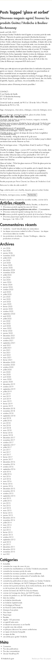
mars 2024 (7, 282)
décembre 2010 (9, 549)
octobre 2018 (8, 413)
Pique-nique (7, 615)
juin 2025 (6, 260)
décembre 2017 (9, 437)
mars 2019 (7, 401)
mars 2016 (7, 481)
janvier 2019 (8, 406)
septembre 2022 (9, 314)
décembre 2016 (9, 462)
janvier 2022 (8, 333)
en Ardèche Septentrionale (12, 603)
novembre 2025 (9, 255)
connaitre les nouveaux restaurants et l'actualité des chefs (23, 576)
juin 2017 (7, 450)
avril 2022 (7, 326)
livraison (29, 119)
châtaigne (27, 110)
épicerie (3, 115)
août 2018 (7, 418)
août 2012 (7, 542)
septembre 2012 (9, 539)
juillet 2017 (7, 447)
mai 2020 (7, 374)
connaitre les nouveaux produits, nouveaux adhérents (22, 573)
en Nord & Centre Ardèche (13, 607)
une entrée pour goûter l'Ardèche (15, 637)
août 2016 (7, 471)
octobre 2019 (8, 386)
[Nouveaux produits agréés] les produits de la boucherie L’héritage (27, 214)
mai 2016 (7, 476)
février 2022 (7, 331)
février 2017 (7, 457)
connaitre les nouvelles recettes (26, 199)
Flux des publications (10, 649)
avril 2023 (7, 301)
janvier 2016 (8, 486)
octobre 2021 (8, 340)
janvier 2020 (8, 382)
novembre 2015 (9, 491)
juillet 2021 (7, 348)
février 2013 (7, 532)
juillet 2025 (7, 258)
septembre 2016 (9, 469)
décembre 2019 (9, 384)
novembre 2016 (9, 464)
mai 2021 (7, 352)
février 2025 (7, 265)
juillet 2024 (7, 275)
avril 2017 (7, 454)
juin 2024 (6, 277)
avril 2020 (7, 377)
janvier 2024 (8, 287)
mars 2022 (7, 328)
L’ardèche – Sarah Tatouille (12, 229)
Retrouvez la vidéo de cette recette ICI (13, 185)
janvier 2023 (8, 309)
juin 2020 (7, 372)
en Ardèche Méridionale (12, 600)
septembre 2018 (9, 416)
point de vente (5, 124)
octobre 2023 (8, 289)
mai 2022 (7, 323)
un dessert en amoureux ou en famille (16, 624)
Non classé (7, 612)
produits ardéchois (18, 124)
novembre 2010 (9, 552)
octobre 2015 (8, 493)
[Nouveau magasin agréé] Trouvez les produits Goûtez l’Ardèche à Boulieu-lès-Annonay (24, 22)
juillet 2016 (7, 474)
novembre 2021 (9, 338)
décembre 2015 (9, 488)
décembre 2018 (9, 408)
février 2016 (7, 484)
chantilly (21, 190)
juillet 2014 (7, 522)
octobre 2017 (8, 442)
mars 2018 (7, 430)
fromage (10, 115)
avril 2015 (7, 508)
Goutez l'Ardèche (26, 4)
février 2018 (7, 433)
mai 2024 (7, 280)
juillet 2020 (7, 369)
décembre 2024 (9, 270)
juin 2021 (7, 350)
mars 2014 (7, 525)
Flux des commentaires (11, 651)
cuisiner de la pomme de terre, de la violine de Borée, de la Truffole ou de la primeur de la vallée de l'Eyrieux (27, 587)
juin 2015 (7, 503)
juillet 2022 (7, 318)
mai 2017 (7, 452)
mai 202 (6, 554)
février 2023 (7, 306)
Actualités (10, 129)
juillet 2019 (7, 391)
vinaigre (46, 124)
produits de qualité (32, 124)
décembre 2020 (9, 362)
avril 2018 (7, 428)
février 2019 (7, 403)
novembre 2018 (9, 411)
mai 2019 (7, 396)
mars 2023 (7, 304)
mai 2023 (7, 299)
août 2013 (7, 527)
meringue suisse (14, 195)
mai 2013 (7, 530)
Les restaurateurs (33, 229)
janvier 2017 (8, 459)
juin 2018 (7, 423)
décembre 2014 (9, 518)
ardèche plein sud (10, 190)
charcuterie (19, 110)
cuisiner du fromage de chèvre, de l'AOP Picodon (21, 593)
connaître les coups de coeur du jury (16, 566)
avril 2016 (7, 479)
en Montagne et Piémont (11, 605)
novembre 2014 (9, 520)
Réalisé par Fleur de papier (41, 658)
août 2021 (7, 345)
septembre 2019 (9, 389)
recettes (23, 195)
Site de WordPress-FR (11, 654)
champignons (9, 110)
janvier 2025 (8, 267)
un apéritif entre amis (10, 622)
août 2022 (7, 316)
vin (41, 124)
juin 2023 (6, 297)
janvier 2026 (8, 253)
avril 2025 (7, 263)
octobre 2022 (8, 311)
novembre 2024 (9, 272)
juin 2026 (6, 248)
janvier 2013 (8, 535)
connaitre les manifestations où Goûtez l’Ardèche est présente (25, 569)
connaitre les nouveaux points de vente (29, 129)
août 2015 (7, 498)
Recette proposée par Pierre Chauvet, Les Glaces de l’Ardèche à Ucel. (25, 181)
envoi (50, 110)
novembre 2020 (9, 365)
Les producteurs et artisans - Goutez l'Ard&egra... (21, 236)
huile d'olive (12, 119)
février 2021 (7, 360)
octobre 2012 (8, 537)
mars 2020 (7, 379)
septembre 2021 (9, 343)
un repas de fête (9, 634)
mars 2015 (7, 510)
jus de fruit (21, 119)
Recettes (34, 204)
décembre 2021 (9, 335)
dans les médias (9, 598)
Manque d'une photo (10, 610)
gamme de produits (21, 115)
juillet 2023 (7, 294)
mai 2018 (7, 425)
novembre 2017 (9, 440)
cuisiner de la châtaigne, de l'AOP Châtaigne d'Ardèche (23, 583)
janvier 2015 (8, 515)
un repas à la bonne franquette (14, 632)
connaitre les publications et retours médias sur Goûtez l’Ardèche (26, 581)
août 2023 (7, 292)
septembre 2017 (9, 445)
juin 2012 (7, 544)
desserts (28, 190)
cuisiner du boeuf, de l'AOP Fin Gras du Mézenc (20, 590)
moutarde (44, 119)
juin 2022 (6, 321)
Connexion (7, 646)
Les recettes (20, 233)
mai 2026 (7, 250)
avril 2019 (7, 399)
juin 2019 (7, 394)
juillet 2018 (7, 420)
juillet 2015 (7, 501)
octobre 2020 (8, 367)
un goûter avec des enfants (27, 209)
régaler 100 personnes (11, 620)
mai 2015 (7, 505)
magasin (36, 119)
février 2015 (7, 513)
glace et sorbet (34, 115)
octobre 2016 (8, 467)
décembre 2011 (9, 547)
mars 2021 (7, 357)
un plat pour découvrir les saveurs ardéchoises (20, 629)
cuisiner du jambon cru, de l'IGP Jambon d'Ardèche (22, 595)
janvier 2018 (8, 435)
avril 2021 (7, 355)
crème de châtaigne (39, 110)
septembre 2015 (9, 496)
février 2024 (7, 284)
